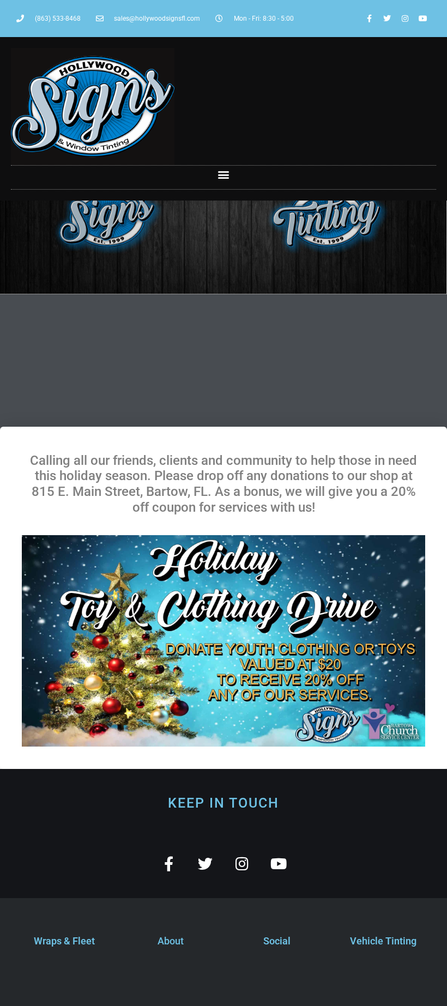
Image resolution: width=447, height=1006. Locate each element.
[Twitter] (387, 18)
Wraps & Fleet (64, 941)
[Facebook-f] (369, 18)
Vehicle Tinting (383, 941)
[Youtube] (423, 18)
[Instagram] (405, 18)
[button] (224, 175)
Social (277, 941)
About (171, 941)
